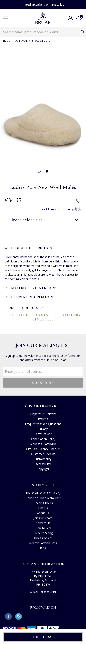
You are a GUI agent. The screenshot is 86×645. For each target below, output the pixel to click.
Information (43, 485)
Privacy (43, 429)
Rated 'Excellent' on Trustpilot (43, 4)
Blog (43, 548)
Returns (43, 419)
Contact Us (43, 523)
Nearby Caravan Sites (43, 543)
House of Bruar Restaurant (43, 498)
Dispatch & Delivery (43, 414)
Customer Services (43, 406)
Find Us (43, 508)
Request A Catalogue (43, 444)
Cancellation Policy (43, 439)
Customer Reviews (43, 454)
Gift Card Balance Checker (43, 449)
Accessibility (43, 464)
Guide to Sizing (43, 533)
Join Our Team (43, 518)
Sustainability (43, 459)
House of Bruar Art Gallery (43, 493)
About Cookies (43, 538)
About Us (43, 513)
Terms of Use (43, 434)
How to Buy (43, 528)
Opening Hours (43, 503)
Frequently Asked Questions (43, 424)
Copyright (43, 469)
